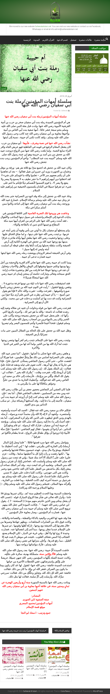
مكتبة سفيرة (100, 40)
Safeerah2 (18, 678)
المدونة (36, 40)
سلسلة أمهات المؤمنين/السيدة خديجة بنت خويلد (58, 667)
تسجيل (73, 40)
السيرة (3, 88)
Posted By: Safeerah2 (60, 111)
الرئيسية (27, 40)
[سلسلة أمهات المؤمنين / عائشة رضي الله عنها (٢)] (36, 655)
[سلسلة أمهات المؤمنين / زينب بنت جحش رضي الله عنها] (13, 655)
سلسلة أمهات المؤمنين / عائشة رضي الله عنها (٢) (36, 668)
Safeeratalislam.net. (43, 26)
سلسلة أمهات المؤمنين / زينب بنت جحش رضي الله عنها (13, 669)
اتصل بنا (26, 46)
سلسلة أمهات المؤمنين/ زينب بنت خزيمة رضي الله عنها (23, 631)
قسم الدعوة (62, 40)
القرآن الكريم (48, 40)
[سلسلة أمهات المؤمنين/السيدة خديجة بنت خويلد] (58, 655)
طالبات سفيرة (85, 40)
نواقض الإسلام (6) (62, 631)
